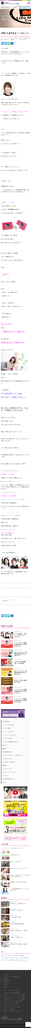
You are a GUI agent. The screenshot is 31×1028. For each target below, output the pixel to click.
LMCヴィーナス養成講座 (9, 1009)
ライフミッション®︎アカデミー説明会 (12, 1007)
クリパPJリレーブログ (7, 768)
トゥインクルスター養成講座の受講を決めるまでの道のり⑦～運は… (20, 700)
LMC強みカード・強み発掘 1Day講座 (12, 992)
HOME (2, 7)
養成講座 (12, 39)
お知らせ (4, 782)
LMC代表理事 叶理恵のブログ (8, 779)
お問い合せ (6, 984)
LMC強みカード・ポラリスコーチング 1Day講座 (14, 994)
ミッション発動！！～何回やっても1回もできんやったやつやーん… (20, 635)
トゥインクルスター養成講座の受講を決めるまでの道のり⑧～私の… (20, 644)
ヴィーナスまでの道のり (7, 738)
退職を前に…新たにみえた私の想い (18, 882)
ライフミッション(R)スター (8, 731)
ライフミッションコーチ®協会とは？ (12, 976)
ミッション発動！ (11, 202)
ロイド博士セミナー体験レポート (9, 762)
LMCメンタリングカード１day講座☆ (11, 515)
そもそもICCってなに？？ (16, 848)
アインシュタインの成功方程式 (8, 960)
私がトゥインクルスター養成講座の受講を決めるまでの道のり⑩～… (20, 654)
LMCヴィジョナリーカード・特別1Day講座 (13, 1000)
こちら (7, 481)
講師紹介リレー (5, 765)
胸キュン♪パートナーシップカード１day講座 (13, 499)
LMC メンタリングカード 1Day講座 (11, 990)
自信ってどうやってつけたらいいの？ (19, 868)
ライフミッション (23, 960)
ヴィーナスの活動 (6, 728)
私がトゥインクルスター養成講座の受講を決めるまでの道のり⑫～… (20, 672)
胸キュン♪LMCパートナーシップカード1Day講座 (14, 996)
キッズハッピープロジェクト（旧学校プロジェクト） (13, 755)
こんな (2, 118)
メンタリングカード (5, 957)
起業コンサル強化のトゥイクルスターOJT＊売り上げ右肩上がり (20, 876)
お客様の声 (6, 982)
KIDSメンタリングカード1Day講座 (11, 1003)
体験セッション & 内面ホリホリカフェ (12, 1011)
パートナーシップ (18, 957)
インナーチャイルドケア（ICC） (9, 735)
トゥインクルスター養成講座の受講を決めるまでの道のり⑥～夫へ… (20, 691)
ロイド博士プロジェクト (7, 758)
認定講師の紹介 (7, 980)
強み (12, 957)
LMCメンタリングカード (6, 955)
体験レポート (8, 7)
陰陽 (17, 960)
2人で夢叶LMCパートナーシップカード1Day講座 (14, 998)
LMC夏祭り (15, 955)
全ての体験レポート (6, 721)
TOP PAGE (6, 974)
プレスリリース (5, 775)
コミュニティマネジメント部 (8, 772)
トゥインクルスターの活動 (11, 38)
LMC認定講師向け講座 (7, 751)
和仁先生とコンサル (15, 854)
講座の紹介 (6, 978)
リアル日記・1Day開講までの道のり (10, 741)
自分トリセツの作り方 (15, 861)
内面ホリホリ (26, 957)
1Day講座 (21, 955)
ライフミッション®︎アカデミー (10, 1005)
